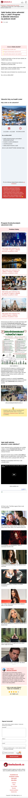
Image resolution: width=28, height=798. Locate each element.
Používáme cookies (14, 776)
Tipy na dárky (14, 786)
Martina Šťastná (12, 670)
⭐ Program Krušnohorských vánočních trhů (12, 51)
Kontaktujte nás (14, 774)
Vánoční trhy (14, 791)
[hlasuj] (9, 692)
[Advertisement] (14, 34)
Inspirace (14, 782)
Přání (14, 784)
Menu (26, 2)
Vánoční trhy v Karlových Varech (10, 413)
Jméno (3, 738)
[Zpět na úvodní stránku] (9, 2)
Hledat (22, 2)
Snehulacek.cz (3, 5)
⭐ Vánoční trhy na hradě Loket (9, 49)
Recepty (14, 788)
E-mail (3, 743)
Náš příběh (14, 780)
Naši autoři (14, 778)
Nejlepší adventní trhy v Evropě (13, 5)
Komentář (4, 727)
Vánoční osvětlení (14, 790)
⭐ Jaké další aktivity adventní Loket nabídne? (12, 54)
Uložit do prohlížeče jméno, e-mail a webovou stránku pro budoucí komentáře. (15, 748)
